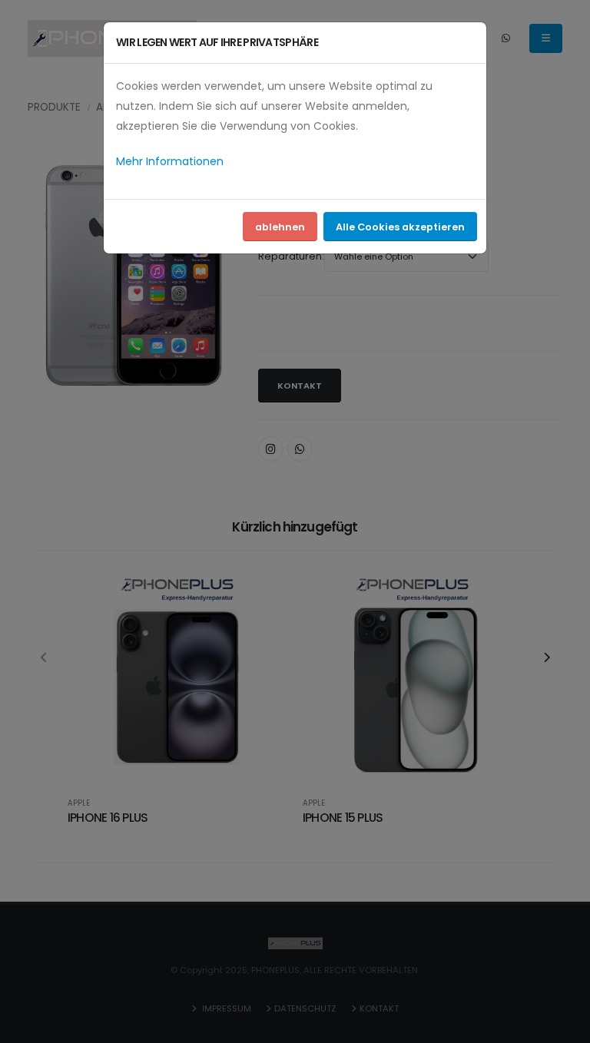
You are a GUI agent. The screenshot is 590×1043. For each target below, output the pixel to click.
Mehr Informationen (170, 161)
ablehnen (280, 226)
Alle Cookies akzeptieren (400, 226)
